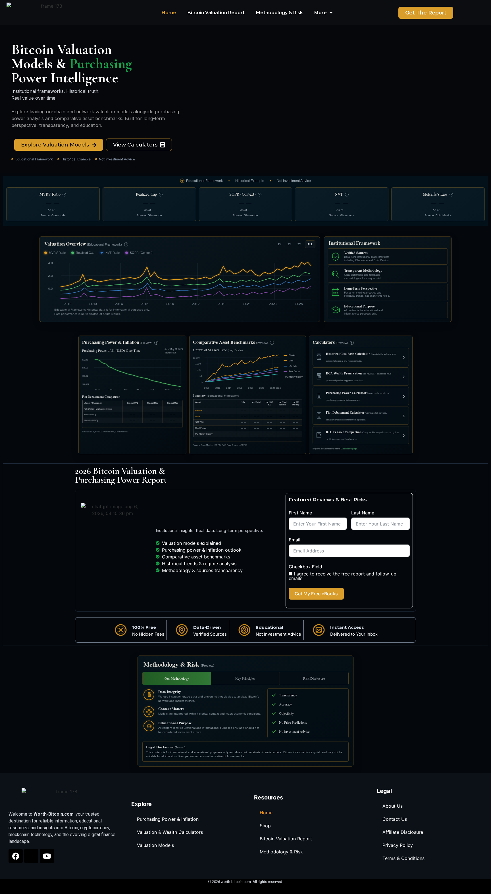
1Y (279, 244)
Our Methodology (177, 678)
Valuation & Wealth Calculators (170, 832)
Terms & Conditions (403, 858)
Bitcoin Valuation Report (216, 12)
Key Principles (245, 678)
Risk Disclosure (314, 678)
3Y (289, 244)
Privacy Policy (397, 845)
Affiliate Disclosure (402, 832)
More (320, 12)
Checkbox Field (305, 567)
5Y (299, 244)
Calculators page (349, 448)
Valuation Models (155, 845)
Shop (265, 825)
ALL (310, 244)
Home (169, 12)
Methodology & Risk (279, 12)
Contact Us (394, 819)
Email (294, 540)
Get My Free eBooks (316, 593)
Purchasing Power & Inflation (168, 819)
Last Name (362, 513)
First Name (300, 513)
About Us (392, 806)
